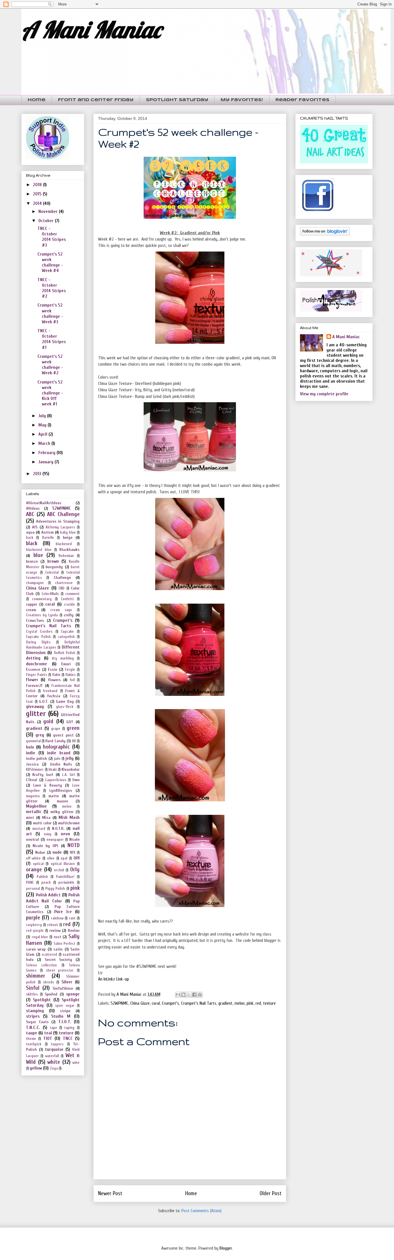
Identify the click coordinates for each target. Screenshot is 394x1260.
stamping (35, 1010)
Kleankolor (70, 769)
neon (65, 833)
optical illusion (63, 864)
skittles (32, 994)
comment (72, 594)
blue (38, 555)
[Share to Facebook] (194, 995)
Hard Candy (55, 740)
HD (74, 741)
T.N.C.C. (33, 1027)
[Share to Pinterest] (200, 995)
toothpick (33, 1044)
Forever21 (34, 685)
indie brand (58, 752)
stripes (33, 1016)
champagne (35, 583)
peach (46, 883)
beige (67, 537)
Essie (52, 669)
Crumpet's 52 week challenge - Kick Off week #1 (50, 393)
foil (72, 680)
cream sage (61, 610)
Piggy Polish (55, 889)
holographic (56, 747)
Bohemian (66, 556)
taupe (31, 1033)
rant (72, 918)
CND (61, 588)
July (42, 415)
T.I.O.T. (64, 1021)
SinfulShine (62, 988)
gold (48, 721)
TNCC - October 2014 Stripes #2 (51, 288)
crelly (69, 615)
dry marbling (63, 658)
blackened (64, 544)
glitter (36, 713)
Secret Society (58, 959)
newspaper (55, 840)
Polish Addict (48, 895)
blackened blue (39, 550)
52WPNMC (119, 1003)
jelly (69, 758)
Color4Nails (50, 594)
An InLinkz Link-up (113, 979)
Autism (47, 532)
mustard (38, 829)
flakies (70, 675)
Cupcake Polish (38, 637)
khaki (52, 770)
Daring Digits (38, 642)
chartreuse (64, 583)
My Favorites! (242, 100)
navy (47, 834)
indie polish (36, 758)
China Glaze (140, 1003)
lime (76, 779)
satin (58, 949)
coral (156, 1003)
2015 (38, 194)
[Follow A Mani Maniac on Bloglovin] (325, 234)
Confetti (67, 599)
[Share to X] (189, 995)
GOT (69, 721)
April (43, 434)
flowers (54, 679)
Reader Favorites (302, 100)
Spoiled (51, 994)
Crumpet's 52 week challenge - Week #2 (50, 365)
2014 (38, 203)
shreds (48, 982)
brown (53, 561)
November (48, 211)
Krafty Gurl (42, 774)
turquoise (54, 1049)
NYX (72, 853)
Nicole (74, 839)
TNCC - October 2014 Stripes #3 (51, 237)
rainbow (57, 918)
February (47, 452)
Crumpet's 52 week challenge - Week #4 (50, 262)
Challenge (62, 577)
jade (57, 759)
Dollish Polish (64, 653)
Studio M (60, 1016)
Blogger (225, 1248)
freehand (50, 691)
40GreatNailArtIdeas (43, 502)
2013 (37, 473)
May (43, 425)
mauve (62, 801)
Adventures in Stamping (58, 521)
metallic (34, 811)
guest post (63, 735)
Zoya (54, 1068)
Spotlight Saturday (177, 100)
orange (34, 869)
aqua (30, 532)
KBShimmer (35, 770)
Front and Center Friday (96, 100)
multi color (42, 823)
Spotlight (42, 999)
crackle (69, 604)
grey (39, 735)
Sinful (33, 988)
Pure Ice (63, 911)
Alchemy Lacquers (60, 527)
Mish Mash (69, 817)
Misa (46, 817)
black (31, 543)
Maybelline (36, 806)
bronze (32, 561)
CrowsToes (35, 620)
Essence (33, 669)
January (46, 461)
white (53, 1062)
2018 (38, 184)
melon (239, 1003)
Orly (75, 869)
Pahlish (42, 877)
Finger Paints (36, 675)
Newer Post (110, 1193)
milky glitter (62, 811)
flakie (56, 675)
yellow (36, 1068)
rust (57, 936)
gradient (225, 1003)
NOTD (73, 845)
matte (53, 796)
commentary (42, 599)
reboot (52, 925)
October (46, 220)
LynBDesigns (60, 790)
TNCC (68, 1038)
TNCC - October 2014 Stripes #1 (51, 339)
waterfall (52, 1056)
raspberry (34, 925)
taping (69, 1028)
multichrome (69, 823)
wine (76, 1063)
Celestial (52, 573)
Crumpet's (170, 1003)
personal (33, 889)
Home (37, 100)
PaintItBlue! (65, 877)
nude (57, 852)
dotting (33, 658)
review (55, 930)
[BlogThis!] (183, 995)
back (29, 538)
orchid (59, 870)
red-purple (35, 931)
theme (31, 1039)
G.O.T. (43, 701)
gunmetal (33, 741)
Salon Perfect (65, 944)
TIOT (47, 1038)
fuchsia (53, 696)
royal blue (40, 937)
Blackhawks (69, 549)
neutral (32, 839)
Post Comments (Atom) (201, 1210)
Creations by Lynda (42, 615)
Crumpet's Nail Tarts (198, 1003)
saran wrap (36, 949)
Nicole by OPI (45, 845)
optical (38, 864)
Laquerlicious (55, 780)
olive (51, 858)
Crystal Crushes (39, 632)
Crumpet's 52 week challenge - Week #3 (50, 313)
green (73, 728)
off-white (33, 858)
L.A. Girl (68, 775)
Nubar (40, 852)
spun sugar (64, 1006)
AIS (34, 527)
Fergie (70, 670)
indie (30, 752)
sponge (73, 994)
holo (30, 747)
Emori (66, 664)
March (44, 443)
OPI (77, 858)
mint (30, 817)
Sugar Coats (37, 1021)
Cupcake (67, 632)
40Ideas (33, 508)
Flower (32, 679)
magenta (33, 796)
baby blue (68, 532)
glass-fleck (64, 707)
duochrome (36, 663)
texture (269, 1003)
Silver (66, 982)
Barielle (48, 538)
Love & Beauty (47, 785)
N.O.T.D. (58, 828)
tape (53, 1028)
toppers (57, 1044)
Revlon (74, 930)
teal (48, 1033)
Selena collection (41, 965)
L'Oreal (31, 779)
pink (250, 1003)
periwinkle (66, 883)
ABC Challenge (63, 514)
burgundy (54, 566)
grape (55, 729)
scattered (49, 955)
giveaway (35, 706)
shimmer (35, 976)
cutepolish (66, 637)
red (258, 1003)
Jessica (32, 764)
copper (31, 604)
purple (33, 918)
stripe (65, 1010)
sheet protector (60, 970)
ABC (30, 514)
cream (31, 609)
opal (64, 858)
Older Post (271, 1193)
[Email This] (178, 995)
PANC (30, 883)
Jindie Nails (61, 764)
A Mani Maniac (91, 29)
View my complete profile (324, 393)
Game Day (65, 701)
